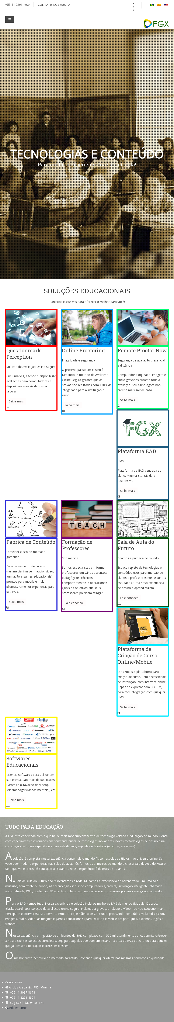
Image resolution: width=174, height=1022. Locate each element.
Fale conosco (74, 603)
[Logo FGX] (156, 24)
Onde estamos (17, 1008)
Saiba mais (16, 401)
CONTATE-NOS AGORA (54, 5)
